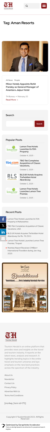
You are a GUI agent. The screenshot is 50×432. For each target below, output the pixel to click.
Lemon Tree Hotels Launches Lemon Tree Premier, (30, 191)
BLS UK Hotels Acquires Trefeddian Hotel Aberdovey (31, 177)
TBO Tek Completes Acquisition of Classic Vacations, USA (26, 227)
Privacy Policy (10, 387)
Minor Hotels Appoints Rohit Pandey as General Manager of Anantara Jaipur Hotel (22, 86)
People (17, 80)
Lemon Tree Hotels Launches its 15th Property (29, 149)
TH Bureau (10, 96)
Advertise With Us (12, 391)
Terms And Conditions (13, 395)
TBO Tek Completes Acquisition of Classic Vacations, (30, 163)
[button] (44, 6)
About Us (8, 375)
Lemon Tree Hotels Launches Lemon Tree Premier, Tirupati (26, 242)
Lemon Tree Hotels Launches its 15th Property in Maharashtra (23, 220)
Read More (11, 100)
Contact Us (9, 383)
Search (10, 115)
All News (9, 80)
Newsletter (9, 379)
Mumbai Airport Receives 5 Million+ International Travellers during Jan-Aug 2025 (24, 251)
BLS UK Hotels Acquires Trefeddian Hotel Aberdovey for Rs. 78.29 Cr (25, 235)
